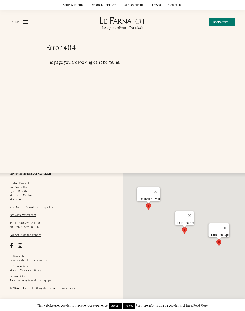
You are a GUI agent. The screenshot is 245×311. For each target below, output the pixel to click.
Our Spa (156, 5)
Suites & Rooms (73, 5)
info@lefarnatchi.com (23, 215)
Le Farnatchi (17, 256)
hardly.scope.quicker (40, 207)
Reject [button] (129, 305)
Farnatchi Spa (18, 276)
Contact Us (175, 5)
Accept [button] (115, 305)
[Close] (224, 228)
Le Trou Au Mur (19, 266)
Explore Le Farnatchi (103, 5)
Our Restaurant (133, 5)
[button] (218, 242)
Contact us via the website (25, 235)
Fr (17, 22)
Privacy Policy (66, 288)
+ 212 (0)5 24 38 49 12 (26, 227)
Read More (200, 305)
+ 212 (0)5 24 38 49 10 (27, 223)
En (12, 22)
